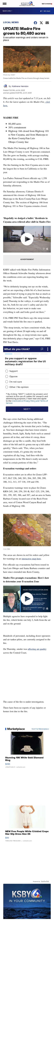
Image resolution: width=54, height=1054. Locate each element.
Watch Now (46, 4)
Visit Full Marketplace (40, 729)
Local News (11, 22)
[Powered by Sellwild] (45, 881)
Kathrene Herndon (20, 86)
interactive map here (31, 558)
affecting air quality (37, 648)
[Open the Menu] (4, 4)
